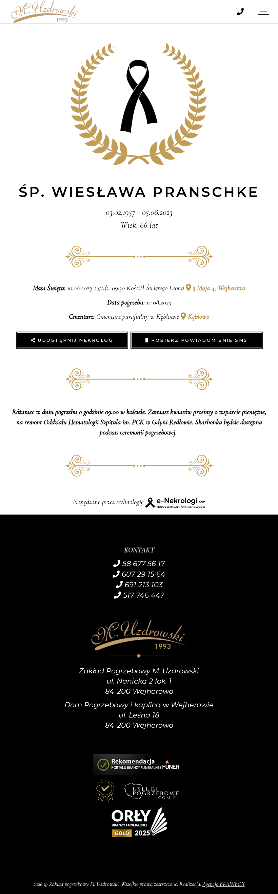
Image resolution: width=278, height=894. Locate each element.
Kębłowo (197, 316)
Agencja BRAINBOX (223, 884)
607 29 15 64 (142, 574)
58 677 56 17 (142, 563)
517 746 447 (142, 595)
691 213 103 (143, 584)
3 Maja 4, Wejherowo (218, 288)
